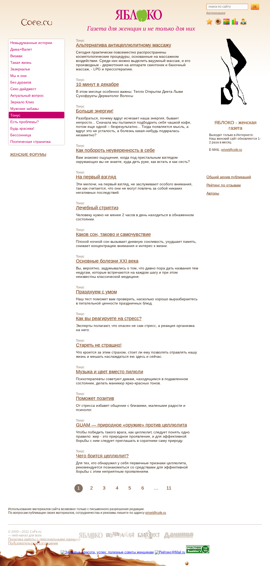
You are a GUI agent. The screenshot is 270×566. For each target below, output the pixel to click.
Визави (16, 56)
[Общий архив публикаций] (226, 23)
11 (168, 488)
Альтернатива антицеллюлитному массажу (123, 45)
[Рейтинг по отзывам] (235, 23)
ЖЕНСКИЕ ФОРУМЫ (28, 154)
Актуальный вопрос (27, 95)
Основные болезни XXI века (107, 261)
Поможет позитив (95, 398)
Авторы (212, 193)
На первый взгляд (96, 177)
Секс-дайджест (23, 89)
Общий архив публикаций (228, 177)
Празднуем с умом (96, 291)
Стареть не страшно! (99, 345)
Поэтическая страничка (30, 141)
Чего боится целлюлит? (102, 455)
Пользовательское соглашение (33, 543)
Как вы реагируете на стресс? (109, 318)
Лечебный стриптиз (97, 207)
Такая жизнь (20, 62)
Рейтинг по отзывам (223, 185)
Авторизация (215, 12)
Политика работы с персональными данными (44, 539)
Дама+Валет (21, 49)
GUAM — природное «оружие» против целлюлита (131, 425)
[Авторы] (243, 23)
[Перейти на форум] (218, 23)
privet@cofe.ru (231, 150)
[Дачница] (178, 540)
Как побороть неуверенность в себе (115, 150)
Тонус (15, 115)
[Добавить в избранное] (210, 23)
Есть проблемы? (24, 122)
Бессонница (20, 135)
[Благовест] (149, 540)
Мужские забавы (24, 109)
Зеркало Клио (22, 102)
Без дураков (20, 82)
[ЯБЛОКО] (90, 540)
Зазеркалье (20, 69)
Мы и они (18, 76)
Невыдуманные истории (31, 43)
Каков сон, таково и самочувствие (113, 234)
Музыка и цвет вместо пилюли (109, 371)
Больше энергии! (94, 111)
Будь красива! (22, 128)
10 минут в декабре (97, 84)
